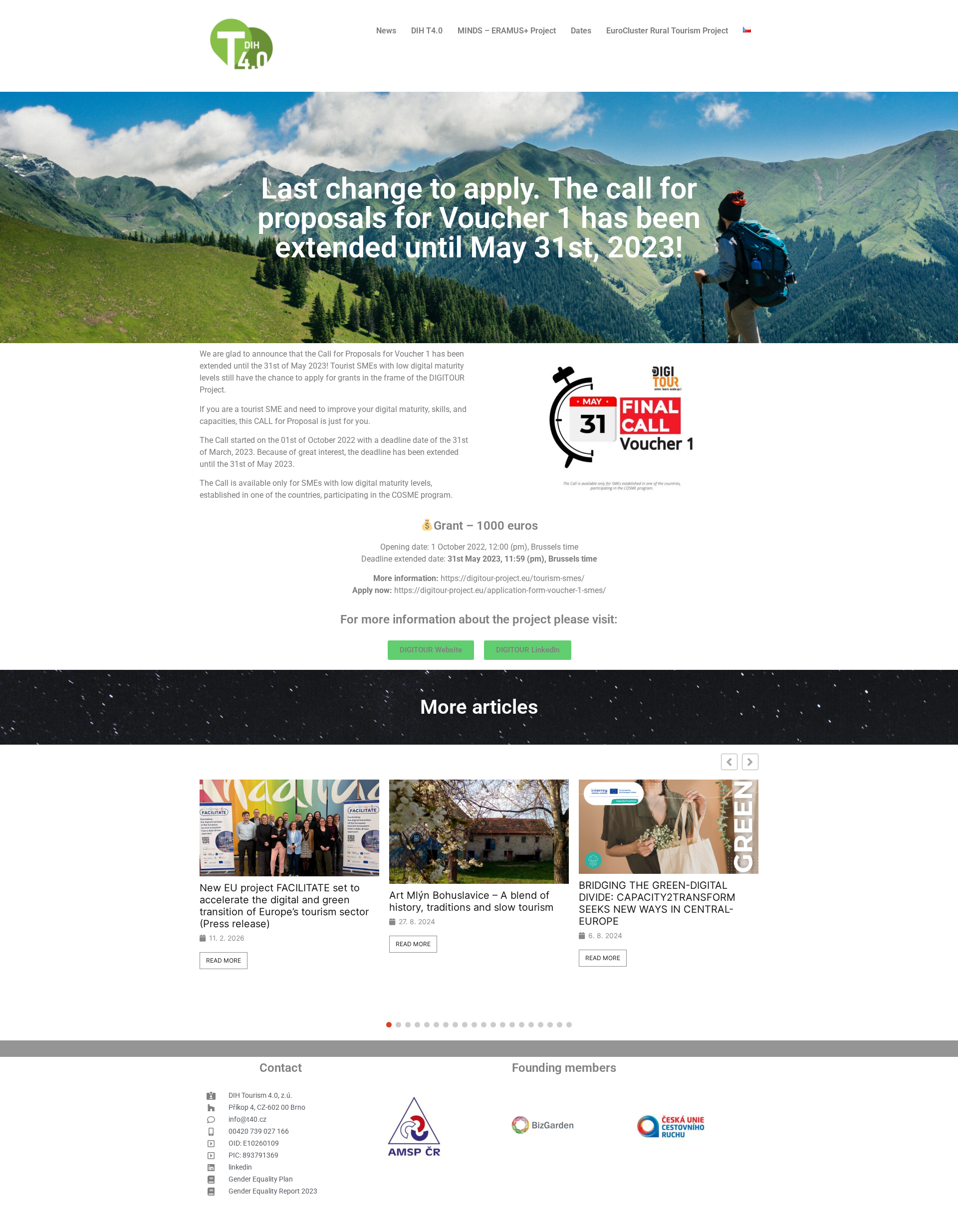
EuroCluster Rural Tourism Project (667, 30)
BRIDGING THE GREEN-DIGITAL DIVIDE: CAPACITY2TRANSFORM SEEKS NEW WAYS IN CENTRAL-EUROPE (657, 903)
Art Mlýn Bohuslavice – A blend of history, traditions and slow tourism (471, 901)
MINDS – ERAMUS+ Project (507, 30)
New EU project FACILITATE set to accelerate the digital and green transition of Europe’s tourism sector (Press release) (284, 906)
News (386, 30)
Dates (581, 30)
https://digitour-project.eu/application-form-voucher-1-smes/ (500, 590)
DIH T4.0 (427, 30)
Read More (223, 960)
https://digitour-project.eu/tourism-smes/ (513, 578)
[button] (750, 762)
